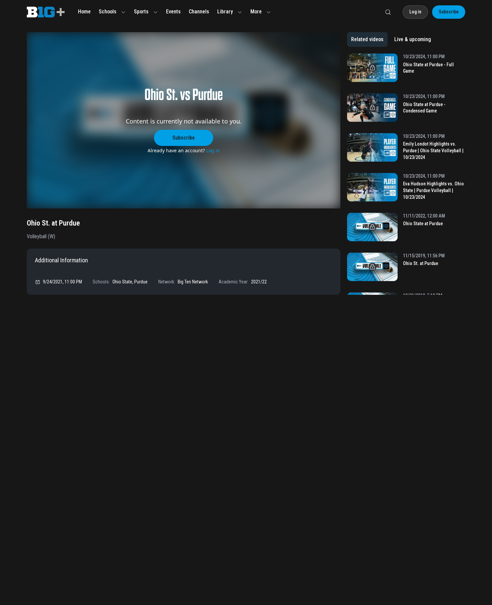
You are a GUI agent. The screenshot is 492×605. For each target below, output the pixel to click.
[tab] (367, 39)
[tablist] (391, 39)
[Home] (46, 12)
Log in (213, 150)
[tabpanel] (406, 174)
